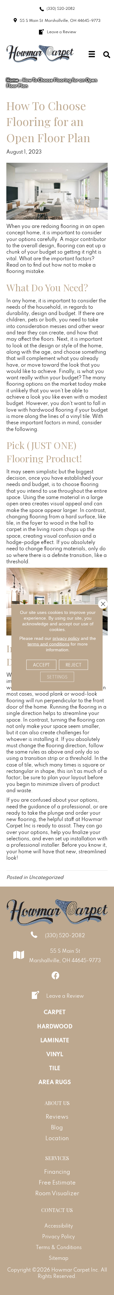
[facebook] (56, 975)
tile (9, 523)
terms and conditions (48, 644)
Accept (41, 665)
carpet (14, 529)
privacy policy (66, 638)
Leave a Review (65, 996)
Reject (73, 665)
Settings (57, 677)
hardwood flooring (51, 410)
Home (12, 80)
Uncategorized (46, 877)
